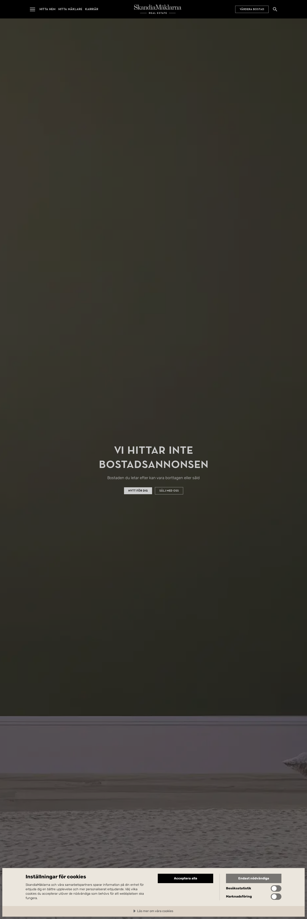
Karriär (91, 9)
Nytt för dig (138, 490)
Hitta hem (47, 9)
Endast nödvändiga (253, 878)
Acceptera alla (185, 878)
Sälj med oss (169, 490)
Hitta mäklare (70, 9)
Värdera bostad (252, 9)
